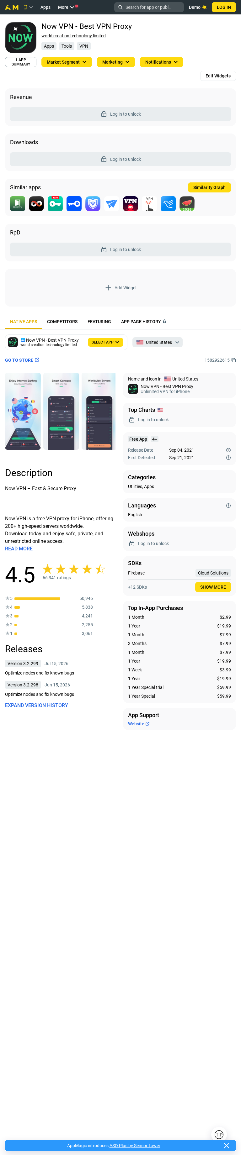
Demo (195, 7)
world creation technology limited (73, 35)
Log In (224, 7)
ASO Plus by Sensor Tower (135, 1145)
